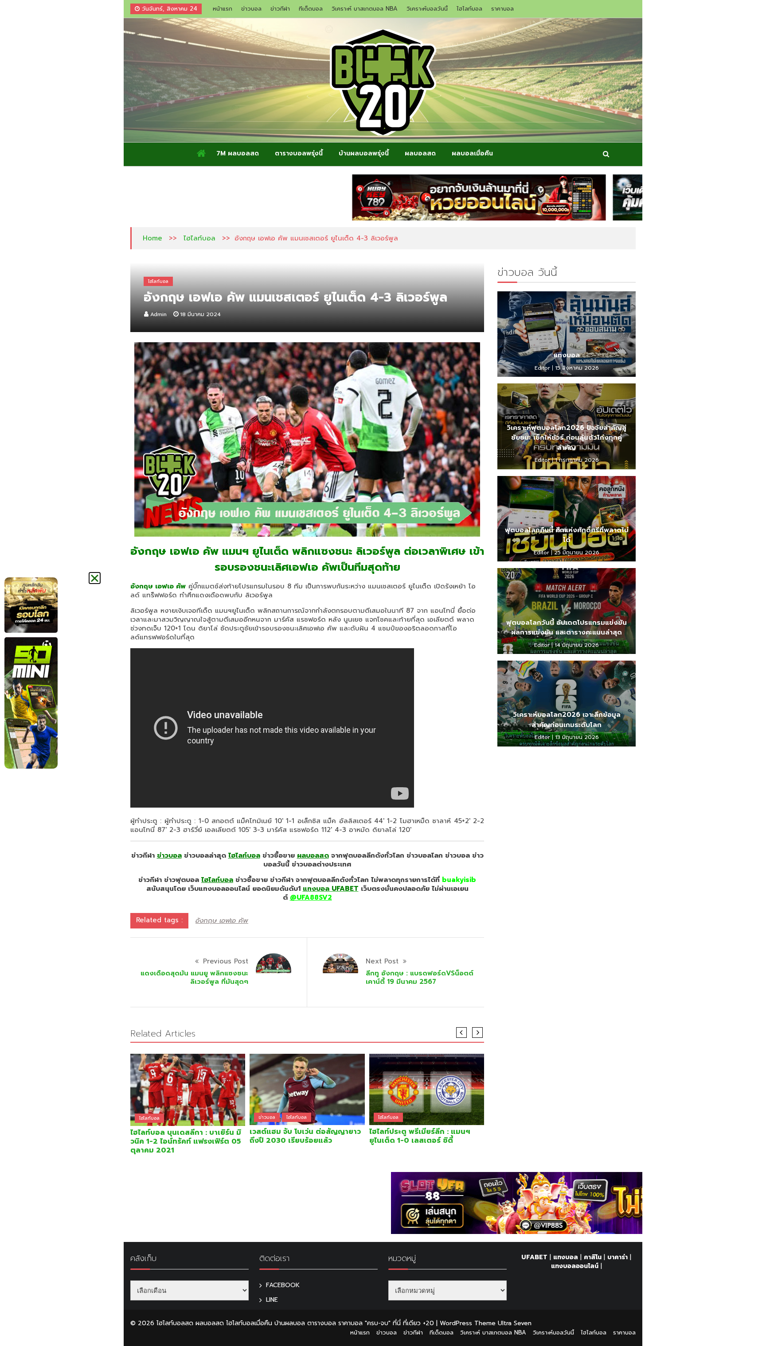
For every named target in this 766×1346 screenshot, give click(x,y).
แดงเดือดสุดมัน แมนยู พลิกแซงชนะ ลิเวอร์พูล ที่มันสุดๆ (194, 977)
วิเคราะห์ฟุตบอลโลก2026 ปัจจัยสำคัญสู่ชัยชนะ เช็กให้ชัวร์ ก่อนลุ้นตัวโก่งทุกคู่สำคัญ (566, 438)
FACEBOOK (283, 1285)
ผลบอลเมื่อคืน (472, 153)
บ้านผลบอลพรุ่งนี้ (364, 153)
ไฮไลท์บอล (469, 8)
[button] (95, 578)
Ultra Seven (515, 1323)
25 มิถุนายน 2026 (576, 553)
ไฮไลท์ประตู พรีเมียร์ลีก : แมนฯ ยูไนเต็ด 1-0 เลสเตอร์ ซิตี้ (419, 1136)
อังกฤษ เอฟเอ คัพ (221, 920)
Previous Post (225, 961)
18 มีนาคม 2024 (200, 314)
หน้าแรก (222, 8)
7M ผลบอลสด (237, 153)
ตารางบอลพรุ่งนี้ (299, 153)
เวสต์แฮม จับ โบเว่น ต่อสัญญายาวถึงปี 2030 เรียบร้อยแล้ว (305, 1136)
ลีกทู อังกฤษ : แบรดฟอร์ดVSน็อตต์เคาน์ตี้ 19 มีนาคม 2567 (419, 977)
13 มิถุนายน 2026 (577, 737)
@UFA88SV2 (311, 897)
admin (158, 314)
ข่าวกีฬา (280, 8)
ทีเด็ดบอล (311, 8)
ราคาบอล (502, 8)
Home (152, 238)
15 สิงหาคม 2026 (577, 368)
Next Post (382, 961)
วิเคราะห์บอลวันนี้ (427, 8)
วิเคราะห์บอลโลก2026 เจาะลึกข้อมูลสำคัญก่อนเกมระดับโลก (567, 720)
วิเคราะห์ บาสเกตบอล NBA (365, 8)
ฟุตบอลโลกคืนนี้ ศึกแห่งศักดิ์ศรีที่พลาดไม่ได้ (567, 535)
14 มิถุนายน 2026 (577, 645)
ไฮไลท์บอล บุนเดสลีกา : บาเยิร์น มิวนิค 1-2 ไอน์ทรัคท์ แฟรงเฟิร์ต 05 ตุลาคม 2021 (185, 1141)
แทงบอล (567, 355)
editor (542, 368)
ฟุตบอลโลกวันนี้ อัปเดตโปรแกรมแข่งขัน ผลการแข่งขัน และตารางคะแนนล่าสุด (566, 628)
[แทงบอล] (566, 334)
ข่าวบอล (251, 8)
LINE (272, 1299)
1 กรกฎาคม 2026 (577, 460)
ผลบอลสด (420, 153)
